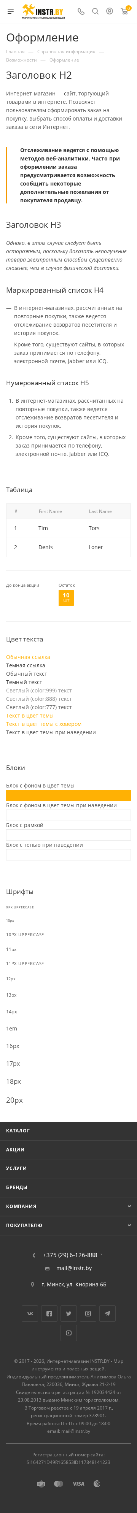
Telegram (107, 1313)
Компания (21, 1206)
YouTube (69, 1333)
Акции (15, 1149)
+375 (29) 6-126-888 (70, 1255)
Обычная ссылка (28, 656)
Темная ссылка (25, 665)
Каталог (18, 1130)
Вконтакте (30, 1313)
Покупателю (24, 1225)
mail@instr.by (74, 1268)
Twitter (69, 1313)
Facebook (49, 1313)
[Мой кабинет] (109, 12)
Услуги (16, 1168)
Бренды (17, 1187)
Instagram (88, 1313)
